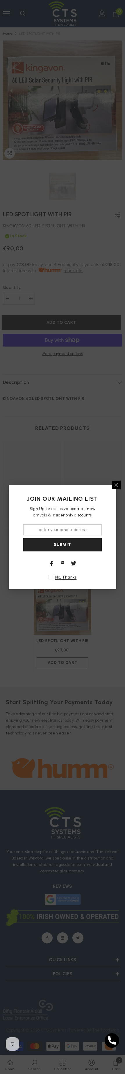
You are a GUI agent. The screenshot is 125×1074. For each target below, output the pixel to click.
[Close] (116, 485)
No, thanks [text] (66, 577)
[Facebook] (51, 563)
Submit (62, 544)
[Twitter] (73, 563)
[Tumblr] (62, 562)
